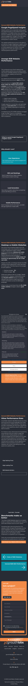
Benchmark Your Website (9, 5)
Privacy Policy (16, 371)
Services (10, 646)
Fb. (13, 667)
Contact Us (21, 648)
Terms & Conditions (10, 682)
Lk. (10, 667)
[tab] (8, 460)
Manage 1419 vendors (7, 359)
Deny (14, 365)
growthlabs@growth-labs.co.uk (14, 654)
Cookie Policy (10, 371)
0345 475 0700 (14, 659)
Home (5, 646)
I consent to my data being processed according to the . (14, 627)
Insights (14, 648)
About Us (21, 646)
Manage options (14, 369)
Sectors (16, 646)
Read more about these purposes (18, 359)
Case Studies (7, 648)
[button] (26, 314)
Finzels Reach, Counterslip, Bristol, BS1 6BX (14, 664)
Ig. (15, 667)
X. (17, 667)
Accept (14, 362)
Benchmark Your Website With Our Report (13, 542)
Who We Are (7, 597)
